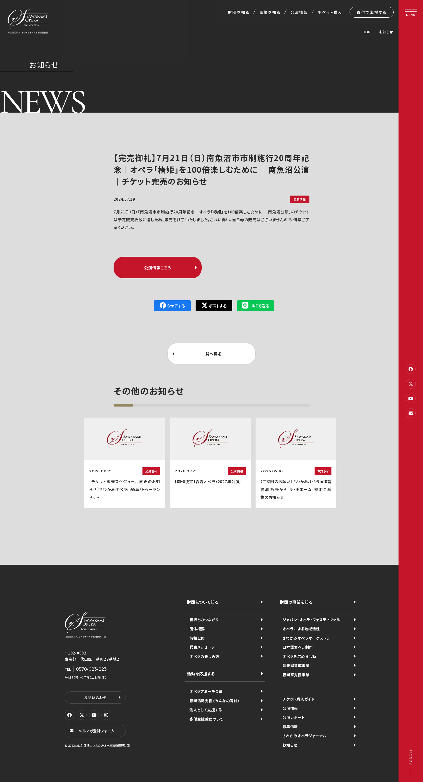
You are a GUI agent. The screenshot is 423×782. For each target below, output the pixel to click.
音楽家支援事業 (295, 674)
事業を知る (270, 12)
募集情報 (290, 726)
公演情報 (299, 12)
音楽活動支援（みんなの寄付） (214, 700)
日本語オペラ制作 (297, 647)
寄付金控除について (206, 719)
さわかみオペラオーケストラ (306, 638)
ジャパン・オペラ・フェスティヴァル (311, 619)
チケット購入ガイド (298, 698)
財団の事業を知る (296, 602)
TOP (367, 31)
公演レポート (293, 717)
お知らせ (386, 31)
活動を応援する (201, 674)
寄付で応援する (372, 12)
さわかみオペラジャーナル (304, 735)
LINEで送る (259, 306)
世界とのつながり (204, 619)
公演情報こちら (157, 267)
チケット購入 (330, 12)
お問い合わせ (95, 697)
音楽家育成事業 (295, 665)
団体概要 (197, 628)
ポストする (218, 306)
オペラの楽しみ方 (204, 656)
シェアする (176, 306)
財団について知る (202, 602)
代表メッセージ (202, 647)
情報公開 (197, 638)
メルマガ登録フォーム (97, 730)
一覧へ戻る (211, 354)
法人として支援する (205, 709)
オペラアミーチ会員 (206, 691)
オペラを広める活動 (299, 656)
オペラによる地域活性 (301, 628)
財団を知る (238, 12)
